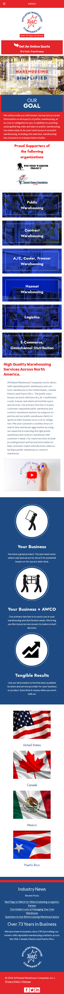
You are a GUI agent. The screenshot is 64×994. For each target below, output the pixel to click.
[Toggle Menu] (4, 3)
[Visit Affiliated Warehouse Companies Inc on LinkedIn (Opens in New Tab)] (37, 989)
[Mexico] (32, 810)
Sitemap (26, 981)
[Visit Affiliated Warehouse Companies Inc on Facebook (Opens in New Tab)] (27, 989)
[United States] (32, 730)
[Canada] (32, 770)
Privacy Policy (12, 981)
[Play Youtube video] (32, 475)
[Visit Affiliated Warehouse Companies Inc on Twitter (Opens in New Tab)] (32, 989)
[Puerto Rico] (32, 850)
